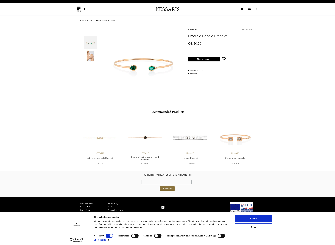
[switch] (135, 236)
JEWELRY (89, 21)
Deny (253, 227)
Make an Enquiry (204, 59)
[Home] (167, 9)
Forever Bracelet (190, 158)
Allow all (253, 218)
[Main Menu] (78, 8)
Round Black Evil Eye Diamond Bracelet (145, 158)
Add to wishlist (224, 59)
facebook (170, 207)
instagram (163, 207)
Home (82, 21)
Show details (100, 240)
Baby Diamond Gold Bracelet (100, 158)
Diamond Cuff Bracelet (235, 158)
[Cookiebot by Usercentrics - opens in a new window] (76, 240)
